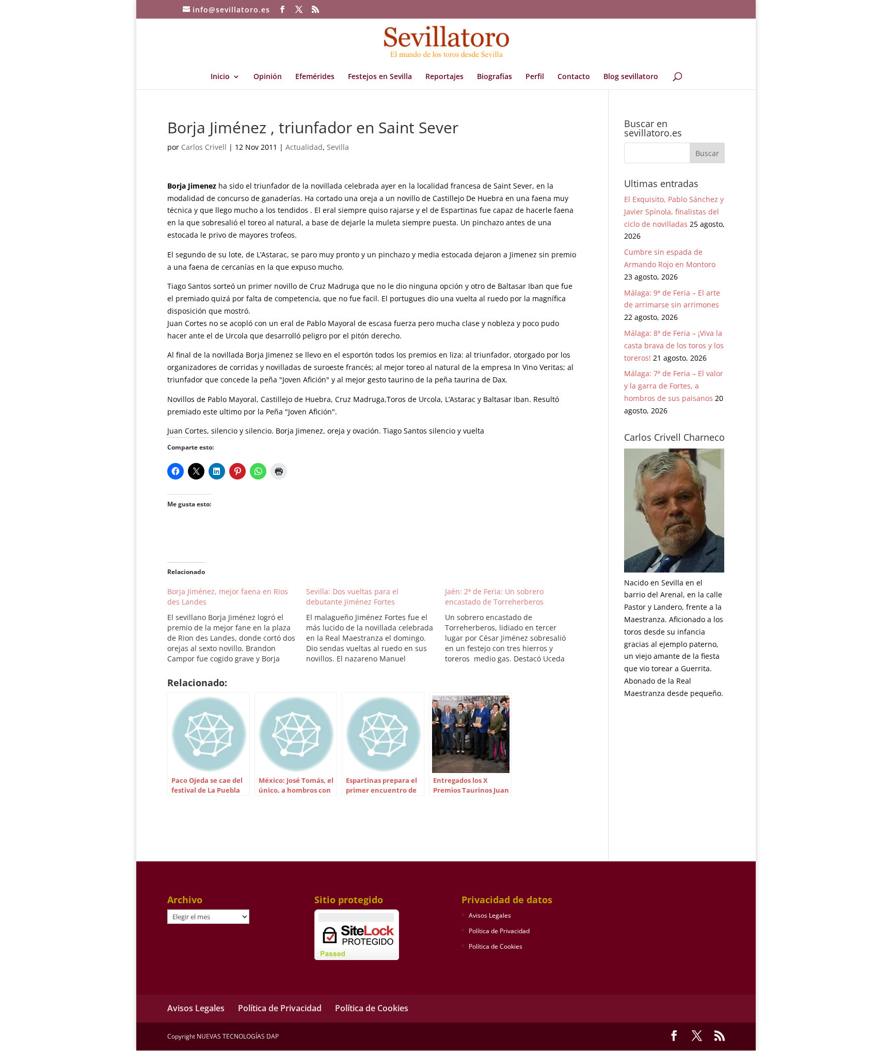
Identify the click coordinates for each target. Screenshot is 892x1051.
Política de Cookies (495, 946)
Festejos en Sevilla (380, 77)
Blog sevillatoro (630, 77)
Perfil (534, 77)
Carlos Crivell (204, 147)
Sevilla (338, 147)
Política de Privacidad (499, 930)
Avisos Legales (490, 915)
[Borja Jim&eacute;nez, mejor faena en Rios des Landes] (236, 625)
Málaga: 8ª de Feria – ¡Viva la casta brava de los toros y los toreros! (674, 345)
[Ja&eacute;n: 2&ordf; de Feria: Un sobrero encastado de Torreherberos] (514, 625)
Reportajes (444, 77)
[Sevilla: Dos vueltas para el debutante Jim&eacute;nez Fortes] (375, 625)
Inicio (220, 77)
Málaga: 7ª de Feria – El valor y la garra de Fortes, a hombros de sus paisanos (673, 385)
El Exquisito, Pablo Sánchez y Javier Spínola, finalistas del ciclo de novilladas (674, 211)
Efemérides (314, 77)
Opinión (267, 77)
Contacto (574, 77)
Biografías (494, 77)
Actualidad (304, 147)
